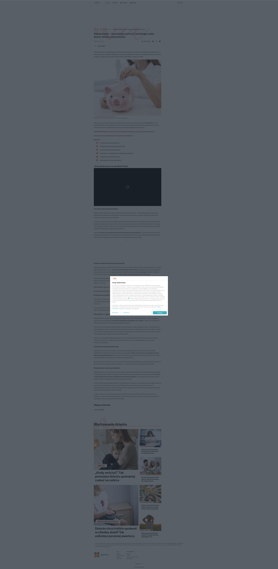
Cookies (121, 308)
